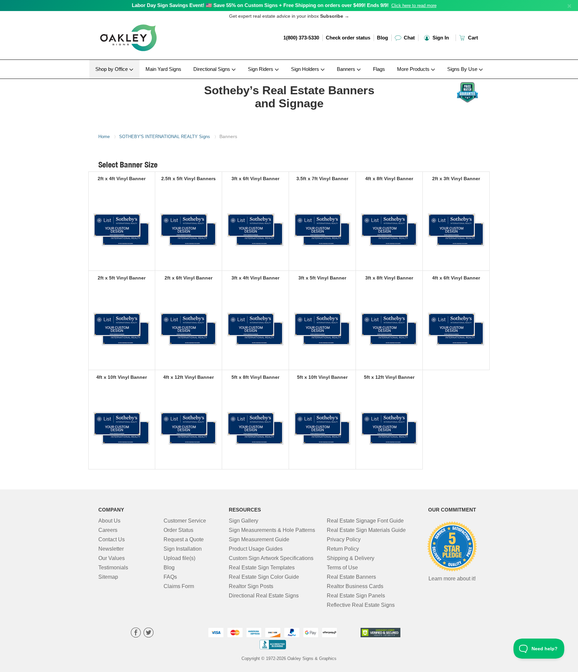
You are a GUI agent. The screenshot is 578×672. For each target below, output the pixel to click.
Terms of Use (342, 567)
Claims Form (179, 586)
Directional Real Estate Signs (264, 595)
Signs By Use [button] (463, 69)
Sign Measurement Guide (259, 539)
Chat (408, 37)
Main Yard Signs (163, 69)
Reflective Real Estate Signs (361, 605)
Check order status (348, 37)
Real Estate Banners (351, 577)
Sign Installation (183, 549)
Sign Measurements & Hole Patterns (272, 530)
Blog (382, 37)
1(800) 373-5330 (301, 37)
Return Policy (343, 549)
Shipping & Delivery (350, 558)
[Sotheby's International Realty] (142, 80)
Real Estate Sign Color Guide (264, 577)
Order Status (178, 530)
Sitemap (108, 577)
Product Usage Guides (256, 549)
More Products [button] (414, 69)
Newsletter (111, 549)
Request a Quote (184, 539)
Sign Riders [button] (261, 69)
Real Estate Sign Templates (262, 567)
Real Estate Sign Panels (356, 595)
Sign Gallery (243, 521)
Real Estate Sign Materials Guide (366, 530)
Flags (379, 69)
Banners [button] (347, 69)
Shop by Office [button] (112, 69)
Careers (107, 530)
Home (104, 136)
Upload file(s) (179, 558)
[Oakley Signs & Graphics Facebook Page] (135, 633)
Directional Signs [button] (212, 69)
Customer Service (185, 521)
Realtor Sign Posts (251, 586)
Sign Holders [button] (305, 69)
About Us (109, 521)
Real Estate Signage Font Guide (365, 521)
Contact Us (111, 539)
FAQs (170, 577)
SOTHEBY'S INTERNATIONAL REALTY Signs (164, 136)
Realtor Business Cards (355, 586)
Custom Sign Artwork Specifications (271, 558)
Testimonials (113, 567)
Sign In (440, 37)
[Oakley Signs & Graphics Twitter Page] (148, 633)
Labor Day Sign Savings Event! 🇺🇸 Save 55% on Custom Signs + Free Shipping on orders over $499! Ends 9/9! (260, 5)
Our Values (111, 558)
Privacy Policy (344, 539)
